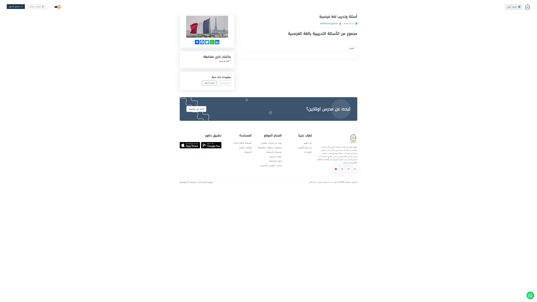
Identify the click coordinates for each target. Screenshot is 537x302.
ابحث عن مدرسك (196, 109)
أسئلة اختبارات (209, 83)
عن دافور (308, 143)
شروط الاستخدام (205, 182)
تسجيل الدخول (14, 6)
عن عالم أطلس (305, 148)
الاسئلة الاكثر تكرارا (243, 143)
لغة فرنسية (224, 61)
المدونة (248, 152)
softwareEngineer (329, 24)
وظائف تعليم (245, 148)
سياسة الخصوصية (188, 182)
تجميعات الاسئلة (274, 152)
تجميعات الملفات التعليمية (269, 148)
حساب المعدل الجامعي (271, 165)
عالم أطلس (312, 182)
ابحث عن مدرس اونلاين (271, 143)
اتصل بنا (308, 152)
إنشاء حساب (35, 7)
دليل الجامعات (275, 161)
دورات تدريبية (275, 157)
